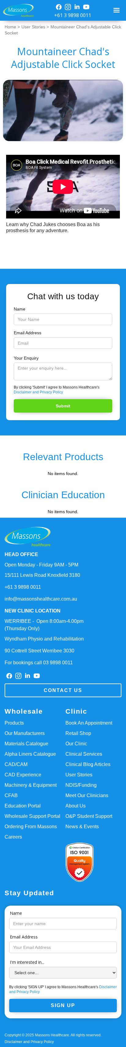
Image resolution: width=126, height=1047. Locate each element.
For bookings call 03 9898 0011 (39, 662)
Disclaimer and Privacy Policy (38, 392)
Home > (12, 26)
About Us (75, 805)
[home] (17, 10)
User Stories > (35, 26)
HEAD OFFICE (21, 554)
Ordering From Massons (31, 826)
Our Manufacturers (25, 733)
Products (14, 723)
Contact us (63, 690)
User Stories (78, 774)
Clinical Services (83, 754)
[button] (117, 10)
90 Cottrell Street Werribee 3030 (39, 650)
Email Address (27, 332)
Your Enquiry (26, 358)
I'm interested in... (27, 962)
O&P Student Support (88, 816)
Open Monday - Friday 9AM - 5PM (41, 564)
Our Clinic (76, 743)
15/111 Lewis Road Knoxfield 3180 (42, 575)
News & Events (82, 826)
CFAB (11, 795)
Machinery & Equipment (31, 785)
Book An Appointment (88, 723)
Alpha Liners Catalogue (30, 754)
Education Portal (23, 805)
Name (19, 309)
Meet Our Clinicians (86, 795)
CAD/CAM (16, 764)
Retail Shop (78, 733)
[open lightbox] (63, 110)
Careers (13, 836)
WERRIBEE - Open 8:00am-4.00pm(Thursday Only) (44, 625)
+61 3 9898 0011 (72, 15)
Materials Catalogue (26, 743)
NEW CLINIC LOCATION (33, 610)
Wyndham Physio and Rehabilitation (44, 638)
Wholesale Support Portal (32, 816)
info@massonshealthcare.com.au (41, 599)
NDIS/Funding (81, 785)
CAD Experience (23, 774)
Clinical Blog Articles (87, 764)
